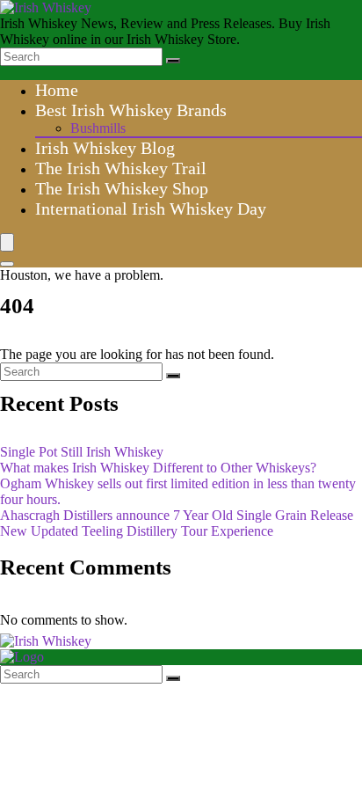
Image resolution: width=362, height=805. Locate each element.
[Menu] (7, 242)
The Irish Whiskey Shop (121, 188)
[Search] (173, 60)
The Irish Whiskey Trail (120, 168)
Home (56, 89)
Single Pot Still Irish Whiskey (81, 451)
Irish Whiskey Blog (105, 147)
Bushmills (98, 128)
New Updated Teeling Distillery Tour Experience (136, 530)
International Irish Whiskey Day (150, 208)
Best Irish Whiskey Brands (131, 110)
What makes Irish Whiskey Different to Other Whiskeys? (158, 467)
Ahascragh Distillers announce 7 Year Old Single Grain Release (176, 515)
